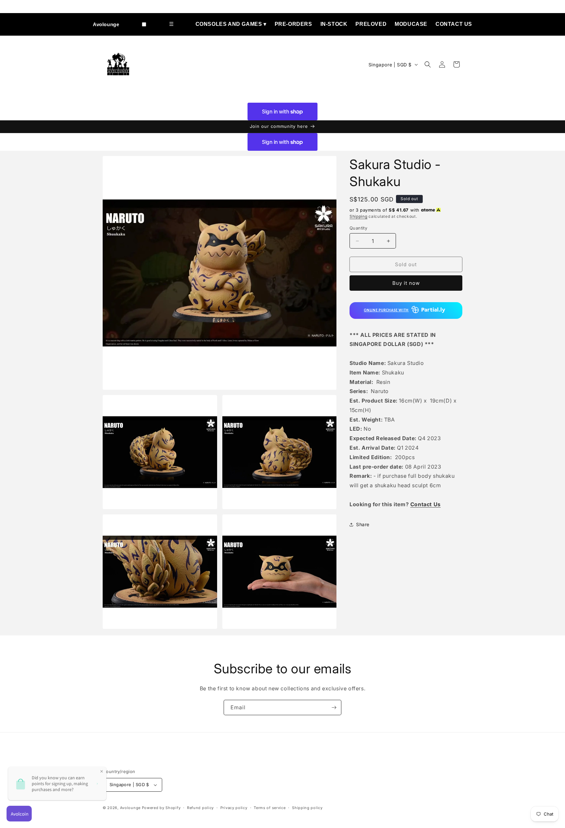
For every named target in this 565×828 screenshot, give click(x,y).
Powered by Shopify (161, 807)
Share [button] (362, 524)
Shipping (359, 216)
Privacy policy (234, 807)
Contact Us (454, 24)
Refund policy (200, 807)
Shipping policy (307, 807)
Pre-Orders (293, 24)
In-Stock (334, 24)
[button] (427, 64)
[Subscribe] (334, 707)
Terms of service (269, 807)
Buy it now (406, 283)
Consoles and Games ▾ (231, 24)
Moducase (411, 24)
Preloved (370, 24)
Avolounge (106, 24)
